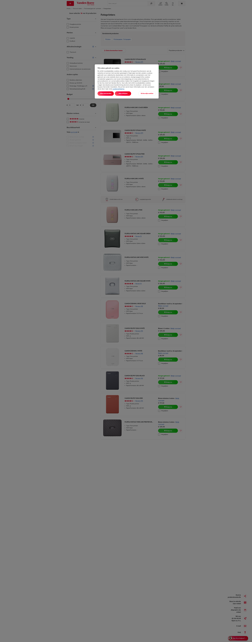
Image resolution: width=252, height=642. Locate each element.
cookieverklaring (118, 89)
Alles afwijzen (123, 93)
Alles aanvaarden (105, 93)
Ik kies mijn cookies (147, 93)
